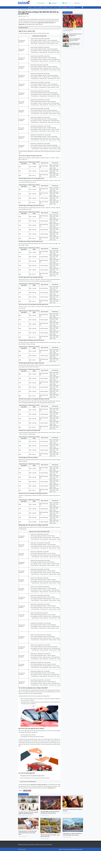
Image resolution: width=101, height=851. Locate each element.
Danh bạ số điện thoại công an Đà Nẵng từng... (75, 34)
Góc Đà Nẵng (72, 7)
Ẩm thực (45, 7)
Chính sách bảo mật (67, 849)
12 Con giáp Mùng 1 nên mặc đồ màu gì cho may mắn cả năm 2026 (72, 29)
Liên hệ (81, 849)
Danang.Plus (23, 849)
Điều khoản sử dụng (75, 849)
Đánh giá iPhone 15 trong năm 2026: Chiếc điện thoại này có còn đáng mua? (28, 833)
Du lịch (35, 7)
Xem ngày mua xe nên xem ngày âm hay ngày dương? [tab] (32, 775)
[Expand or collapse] (59, 27)
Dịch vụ (30, 7)
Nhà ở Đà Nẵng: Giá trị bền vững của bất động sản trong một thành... (50, 812)
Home (19, 9)
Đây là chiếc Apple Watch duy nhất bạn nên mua (72, 810)
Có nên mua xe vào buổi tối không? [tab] (28, 781)
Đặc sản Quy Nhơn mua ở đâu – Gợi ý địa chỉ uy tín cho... (50, 835)
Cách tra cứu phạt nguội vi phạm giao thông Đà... (74, 39)
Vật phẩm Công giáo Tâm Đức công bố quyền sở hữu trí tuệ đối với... (28, 813)
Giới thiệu (60, 849)
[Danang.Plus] (24, 2)
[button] (82, 7)
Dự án (55, 7)
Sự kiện (51, 7)
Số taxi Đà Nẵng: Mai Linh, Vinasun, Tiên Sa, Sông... (74, 44)
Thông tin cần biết (62, 7)
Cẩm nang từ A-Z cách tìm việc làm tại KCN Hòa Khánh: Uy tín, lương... (72, 834)
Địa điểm (40, 7)
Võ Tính (20, 16)
